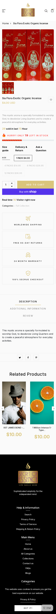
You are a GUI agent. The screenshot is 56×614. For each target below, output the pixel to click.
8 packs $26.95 (35, 165)
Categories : (8, 205)
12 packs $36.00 (13, 173)
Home (5, 23)
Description (28, 301)
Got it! (28, 608)
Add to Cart (35, 184)
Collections (28, 558)
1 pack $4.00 (23, 158)
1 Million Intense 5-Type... (42, 428)
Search (28, 514)
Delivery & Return (21, 149)
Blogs (28, 573)
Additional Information (28, 308)
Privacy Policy (28, 519)
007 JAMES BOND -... (14, 427)
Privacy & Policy (28, 599)
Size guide (5, 149)
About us (28, 548)
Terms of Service (28, 524)
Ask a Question (41, 149)
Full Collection (22, 205)
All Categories (28, 553)
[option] (28, 55)
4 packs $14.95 (12, 165)
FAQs (28, 568)
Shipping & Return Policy (28, 529)
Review (28, 315)
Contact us (28, 563)
